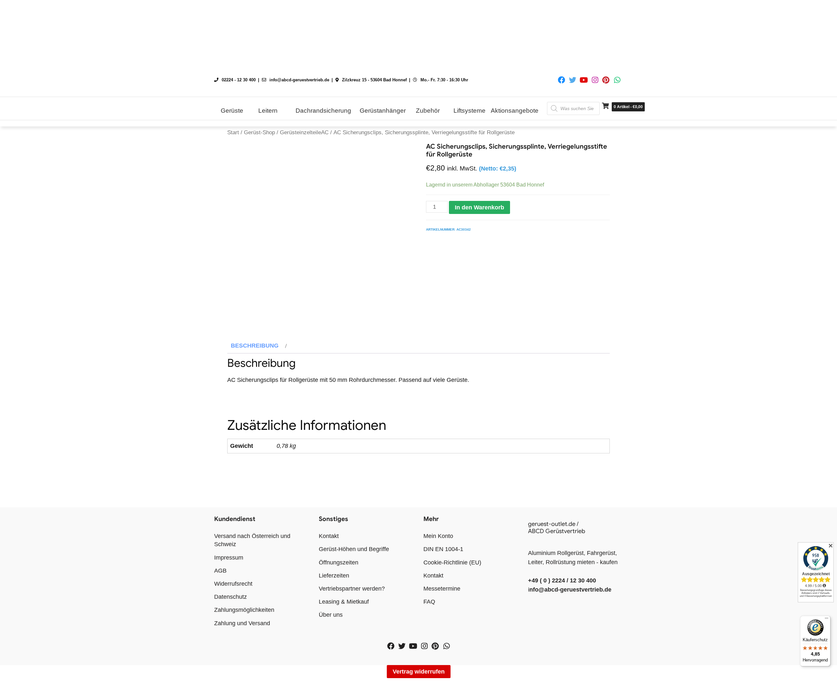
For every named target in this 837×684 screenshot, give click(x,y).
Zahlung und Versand (242, 623)
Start (233, 132)
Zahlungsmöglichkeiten (244, 610)
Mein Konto (438, 536)
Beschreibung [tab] (255, 345)
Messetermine (441, 588)
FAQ (429, 601)
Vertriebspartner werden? (352, 588)
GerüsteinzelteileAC (304, 132)
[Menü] (826, 620)
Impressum (228, 557)
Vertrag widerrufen (419, 671)
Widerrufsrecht (233, 583)
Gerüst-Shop (259, 132)
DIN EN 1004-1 (443, 549)
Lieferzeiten (334, 575)
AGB (220, 570)
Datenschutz (230, 597)
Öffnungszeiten (338, 562)
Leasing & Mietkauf (344, 601)
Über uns (331, 614)
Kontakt (329, 536)
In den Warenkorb (479, 207)
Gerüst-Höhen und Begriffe (354, 549)
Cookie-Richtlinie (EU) (452, 562)
